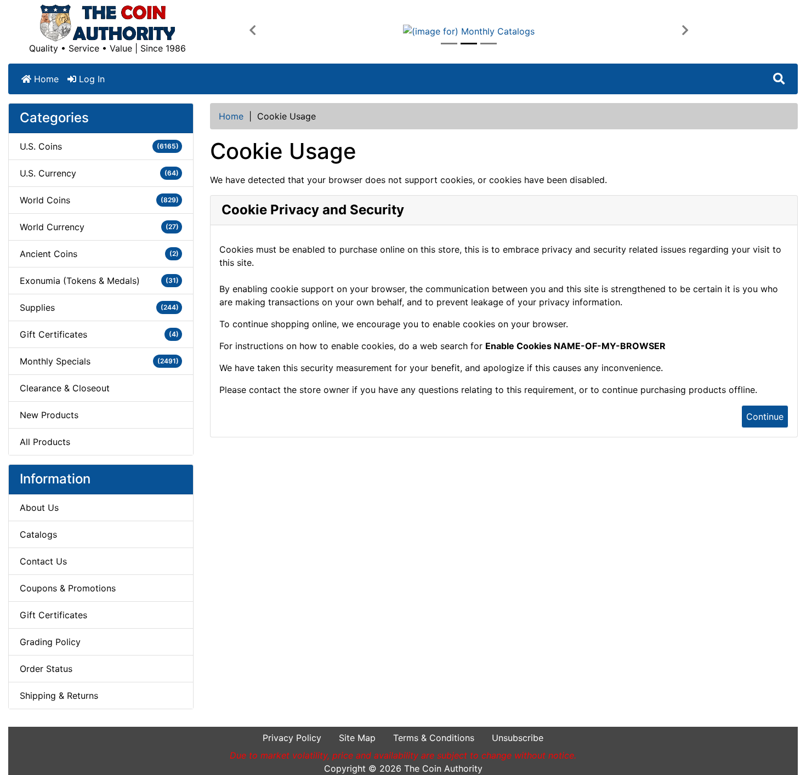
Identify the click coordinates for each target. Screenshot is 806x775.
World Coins (99, 200)
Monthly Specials (99, 361)
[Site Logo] (107, 23)
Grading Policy (50, 641)
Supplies (99, 307)
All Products (45, 441)
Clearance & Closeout (65, 388)
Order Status (46, 668)
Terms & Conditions (433, 737)
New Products (49, 414)
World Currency (99, 226)
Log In (90, 78)
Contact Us (43, 561)
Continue (765, 416)
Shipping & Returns (59, 695)
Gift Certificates (99, 334)
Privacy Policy (292, 737)
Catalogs (38, 534)
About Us (39, 507)
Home (45, 78)
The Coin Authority (443, 768)
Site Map (357, 737)
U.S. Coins (99, 146)
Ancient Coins (99, 253)
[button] (252, 31)
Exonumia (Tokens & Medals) (99, 280)
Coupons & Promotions (68, 588)
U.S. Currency (99, 173)
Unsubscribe (517, 737)
